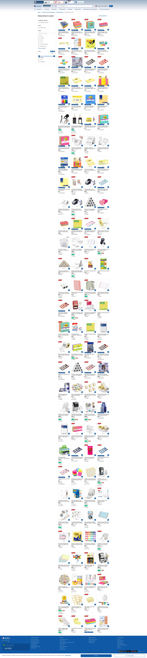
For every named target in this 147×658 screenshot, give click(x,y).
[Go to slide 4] (90, 351)
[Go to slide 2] (76, 29)
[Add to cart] (69, 30)
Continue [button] (96, 655)
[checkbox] (38, 22)
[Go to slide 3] (77, 29)
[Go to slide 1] (76, 66)
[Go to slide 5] (78, 29)
